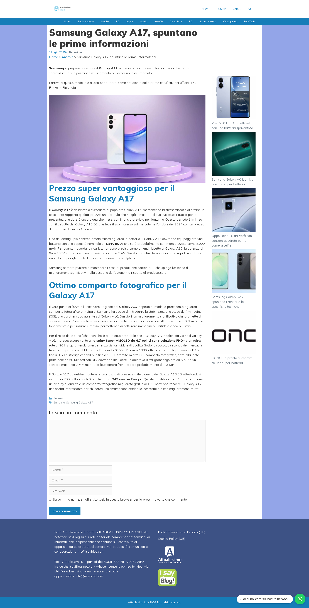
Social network (86, 21)
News (67, 21)
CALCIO (237, 9)
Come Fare (176, 21)
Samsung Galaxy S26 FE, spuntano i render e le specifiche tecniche (230, 302)
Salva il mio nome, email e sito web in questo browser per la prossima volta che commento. (120, 499)
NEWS (205, 9)
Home (53, 57)
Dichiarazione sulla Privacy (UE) (181, 532)
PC (117, 21)
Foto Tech (249, 21)
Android (67, 57)
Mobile (105, 21)
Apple (129, 21)
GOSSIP (221, 9)
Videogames (230, 21)
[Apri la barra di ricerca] (250, 9)
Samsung (59, 402)
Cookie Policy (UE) (171, 538)
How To (158, 21)
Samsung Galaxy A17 (79, 402)
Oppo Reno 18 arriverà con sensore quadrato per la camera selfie (232, 240)
